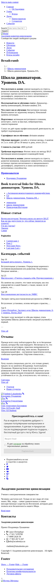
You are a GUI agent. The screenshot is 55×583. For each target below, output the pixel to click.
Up (7, 195)
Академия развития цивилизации (16, 36)
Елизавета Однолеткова (12, 401)
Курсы (15, 14)
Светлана (5, 380)
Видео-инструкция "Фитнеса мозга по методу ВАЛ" (25, 218)
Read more (5, 511)
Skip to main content (9, 2)
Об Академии (18, 9)
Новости (10, 43)
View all (4, 331)
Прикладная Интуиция (16, 207)
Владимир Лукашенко (16, 178)
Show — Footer (8, 564)
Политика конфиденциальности (21, 571)
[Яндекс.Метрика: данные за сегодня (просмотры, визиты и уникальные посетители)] (9, 581)
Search (4, 28)
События (10, 23)
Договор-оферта (13, 574)
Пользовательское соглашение (20, 569)
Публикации (12, 52)
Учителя (10, 387)
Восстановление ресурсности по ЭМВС (19, 294)
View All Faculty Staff (10, 408)
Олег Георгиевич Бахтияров (14, 406)
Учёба (9, 11)
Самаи (4, 230)
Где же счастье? (8, 226)
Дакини (4, 228)
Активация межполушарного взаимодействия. (28, 193)
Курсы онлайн (12, 55)
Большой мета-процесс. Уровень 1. (17, 262)
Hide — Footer (21, 564)
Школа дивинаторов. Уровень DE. (22, 198)
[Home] (4, 33)
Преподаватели (19, 19)
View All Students (8, 410)
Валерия (5, 359)
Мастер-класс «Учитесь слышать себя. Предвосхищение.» (27, 278)
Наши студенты (13, 389)
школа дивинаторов (15, 205)
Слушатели (17, 21)
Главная (10, 7)
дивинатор (11, 202)
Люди (9, 16)
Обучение (10, 45)
